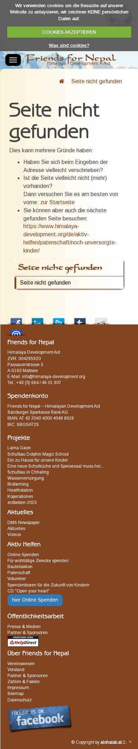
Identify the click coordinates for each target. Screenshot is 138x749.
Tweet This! (58, 319)
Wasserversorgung (25, 478)
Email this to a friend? (16, 330)
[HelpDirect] (23, 641)
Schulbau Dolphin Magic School (38, 454)
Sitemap (15, 693)
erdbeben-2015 (22, 502)
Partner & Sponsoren (27, 632)
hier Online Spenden (35, 600)
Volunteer (16, 578)
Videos (14, 534)
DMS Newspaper (23, 522)
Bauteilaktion (20, 566)
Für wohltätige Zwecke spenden (38, 560)
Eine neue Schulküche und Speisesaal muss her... (55, 466)
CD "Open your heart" (28, 591)
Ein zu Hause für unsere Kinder (37, 460)
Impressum (18, 687)
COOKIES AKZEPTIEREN (69, 32)
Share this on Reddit (101, 319)
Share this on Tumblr (80, 319)
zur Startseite (57, 202)
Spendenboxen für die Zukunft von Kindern (48, 585)
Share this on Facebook (16, 319)
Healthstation (20, 490)
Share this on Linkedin (37, 319)
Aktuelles (16, 528)
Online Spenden (23, 554)
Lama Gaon (19, 447)
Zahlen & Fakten (23, 681)
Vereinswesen (21, 663)
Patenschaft (18, 572)
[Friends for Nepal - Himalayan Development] (61, 81)
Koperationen (20, 496)
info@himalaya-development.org (53, 376)
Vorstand (15, 669)
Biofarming (18, 484)
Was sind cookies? (69, 45)
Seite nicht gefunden (96, 81)
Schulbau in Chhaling (28, 472)
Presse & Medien (24, 626)
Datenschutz (19, 700)
